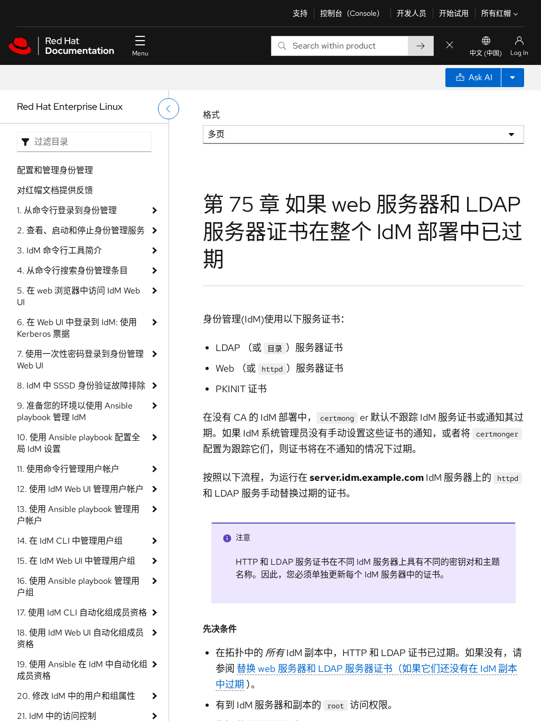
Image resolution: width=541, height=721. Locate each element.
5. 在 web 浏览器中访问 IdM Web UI (78, 296)
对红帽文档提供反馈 (55, 190)
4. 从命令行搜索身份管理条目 (72, 270)
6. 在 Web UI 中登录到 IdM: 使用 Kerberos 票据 (77, 328)
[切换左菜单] (168, 108)
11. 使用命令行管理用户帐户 (68, 469)
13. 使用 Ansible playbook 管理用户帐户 (78, 515)
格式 (211, 114)
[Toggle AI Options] (512, 77)
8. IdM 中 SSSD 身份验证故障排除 (81, 385)
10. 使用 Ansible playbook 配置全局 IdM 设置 (78, 443)
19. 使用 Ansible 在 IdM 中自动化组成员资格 (82, 670)
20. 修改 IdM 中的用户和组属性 (76, 695)
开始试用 (454, 13)
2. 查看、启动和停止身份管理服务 (81, 230)
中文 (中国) (486, 53)
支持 (300, 13)
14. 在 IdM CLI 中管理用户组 (70, 540)
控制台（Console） (352, 13)
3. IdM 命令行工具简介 (59, 250)
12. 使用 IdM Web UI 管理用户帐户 (80, 489)
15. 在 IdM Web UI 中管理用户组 (76, 560)
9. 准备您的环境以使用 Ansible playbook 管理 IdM (75, 411)
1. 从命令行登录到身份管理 (67, 210)
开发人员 (411, 13)
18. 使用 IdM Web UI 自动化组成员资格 (80, 638)
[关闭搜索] (449, 45)
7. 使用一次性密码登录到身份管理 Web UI (80, 359)
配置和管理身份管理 (55, 170)
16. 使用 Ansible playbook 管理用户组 (78, 586)
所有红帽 (496, 13)
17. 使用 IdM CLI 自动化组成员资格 (82, 612)
